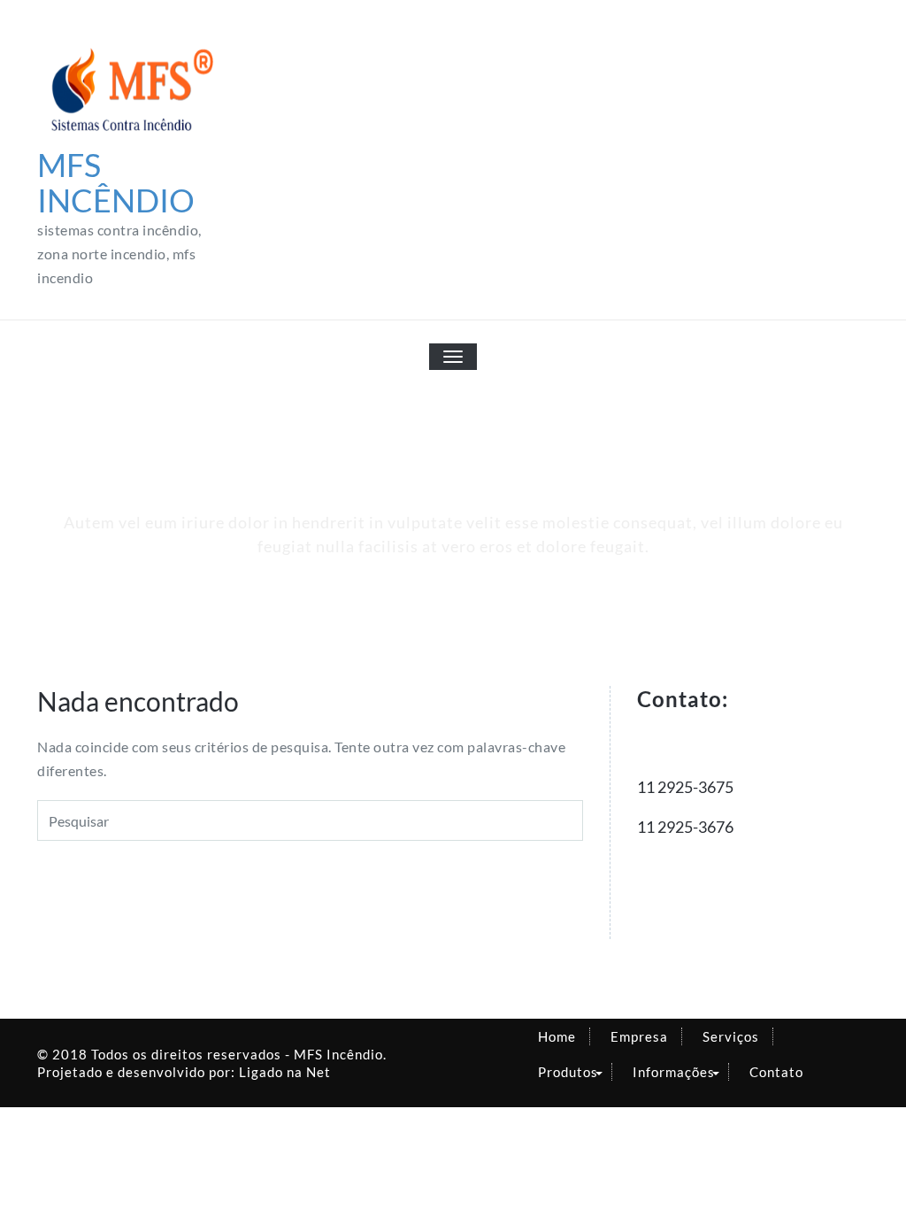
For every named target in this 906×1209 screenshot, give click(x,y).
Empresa (639, 1036)
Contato (776, 1072)
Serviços (731, 1036)
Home (557, 1036)
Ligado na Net (285, 1072)
